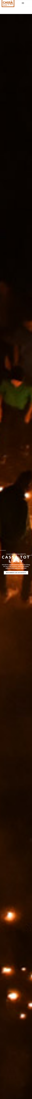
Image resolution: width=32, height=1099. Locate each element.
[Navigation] (23, 3)
